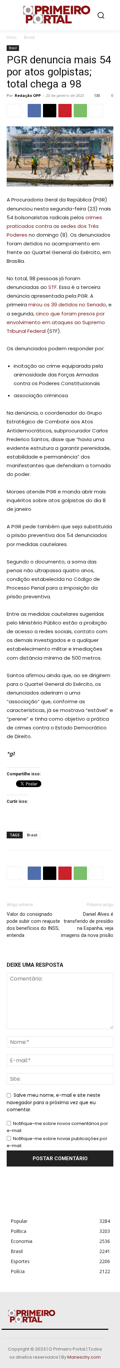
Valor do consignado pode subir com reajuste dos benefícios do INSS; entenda (33, 924)
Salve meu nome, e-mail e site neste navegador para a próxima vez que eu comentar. (53, 1102)
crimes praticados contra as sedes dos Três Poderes (54, 226)
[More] (96, 110)
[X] (49, 110)
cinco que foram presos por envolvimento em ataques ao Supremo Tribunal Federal (56, 322)
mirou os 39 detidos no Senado (67, 304)
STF (52, 287)
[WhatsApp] (80, 110)
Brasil (29, 37)
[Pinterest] (65, 110)
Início (12, 37)
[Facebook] (34, 110)
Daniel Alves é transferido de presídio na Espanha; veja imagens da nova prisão (87, 924)
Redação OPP (28, 95)
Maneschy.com (84, 1357)
